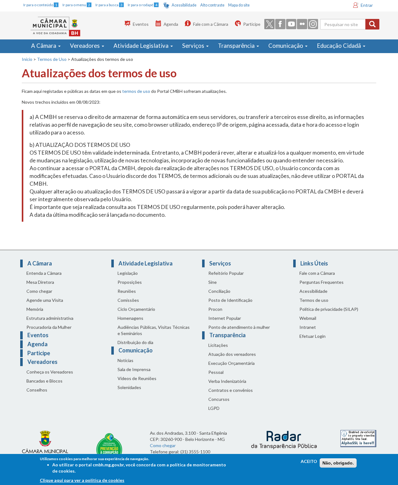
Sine (212, 282)
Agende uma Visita (44, 300)
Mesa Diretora (40, 282)
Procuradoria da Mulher (49, 327)
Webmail (307, 318)
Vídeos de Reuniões (137, 378)
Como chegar (39, 291)
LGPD (214, 408)
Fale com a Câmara (210, 24)
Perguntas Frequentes (321, 282)
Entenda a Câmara (44, 273)
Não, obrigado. (338, 462)
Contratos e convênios (230, 390)
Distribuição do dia (135, 342)
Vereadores (85, 45)
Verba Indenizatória (227, 381)
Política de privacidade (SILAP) (328, 309)
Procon (215, 309)
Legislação (128, 273)
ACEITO (309, 461)
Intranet (307, 327)
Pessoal (216, 372)
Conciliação (219, 291)
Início (27, 59)
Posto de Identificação (230, 300)
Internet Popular (224, 318)
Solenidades (129, 387)
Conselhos (36, 389)
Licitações (218, 345)
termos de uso (136, 91)
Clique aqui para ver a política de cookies (82, 480)
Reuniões (127, 291)
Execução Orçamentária (231, 363)
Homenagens (130, 318)
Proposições (130, 282)
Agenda (171, 24)
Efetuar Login (312, 336)
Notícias (125, 360)
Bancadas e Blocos (44, 380)
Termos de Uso (52, 59)
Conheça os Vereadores (49, 371)
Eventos (141, 24)
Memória (34, 309)
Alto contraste (212, 5)
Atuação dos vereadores (232, 354)
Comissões (128, 300)
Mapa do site (239, 5)
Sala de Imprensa (134, 369)
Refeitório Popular (226, 273)
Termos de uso (313, 300)
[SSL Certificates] (358, 438)
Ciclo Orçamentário (136, 309)
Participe (251, 24)
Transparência (237, 45)
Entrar (367, 5)
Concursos (218, 399)
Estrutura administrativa (49, 318)
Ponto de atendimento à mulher (239, 327)
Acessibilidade (184, 5)
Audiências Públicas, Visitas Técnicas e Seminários (154, 330)
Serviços (194, 45)
